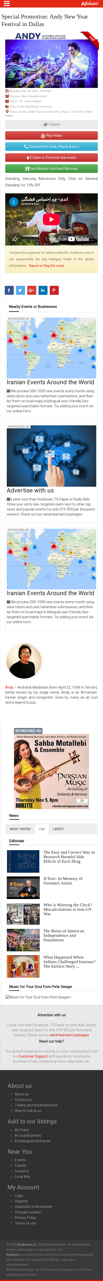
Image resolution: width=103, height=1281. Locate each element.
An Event (22, 1130)
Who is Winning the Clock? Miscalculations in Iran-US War (68, 909)
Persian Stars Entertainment (28, 96)
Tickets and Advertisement (36, 1105)
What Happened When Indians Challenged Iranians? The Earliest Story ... (70, 962)
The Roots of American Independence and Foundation (64, 935)
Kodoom (12, 1254)
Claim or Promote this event (54, 158)
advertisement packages (69, 1035)
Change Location (28, 1212)
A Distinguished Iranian (33, 1141)
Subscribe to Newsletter (33, 1207)
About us (22, 1094)
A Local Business (28, 1135)
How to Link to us (28, 1111)
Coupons (22, 1171)
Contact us (23, 1100)
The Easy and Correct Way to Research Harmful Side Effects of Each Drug (69, 857)
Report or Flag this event (46, 266)
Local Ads (22, 1177)
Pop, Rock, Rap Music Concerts (31, 106)
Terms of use (25, 1223)
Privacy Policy (25, 1218)
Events (20, 1160)
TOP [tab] (42, 829)
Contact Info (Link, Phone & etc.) (53, 147)
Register (21, 1201)
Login (19, 1196)
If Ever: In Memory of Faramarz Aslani (63, 880)
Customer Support (33, 1056)
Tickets (20, 1166)
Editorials (16, 841)
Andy (9, 687)
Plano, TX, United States (26, 101)
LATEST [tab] (58, 829)
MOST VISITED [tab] (20, 829)
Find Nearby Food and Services (53, 169)
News (13, 816)
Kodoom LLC (27, 1244)
